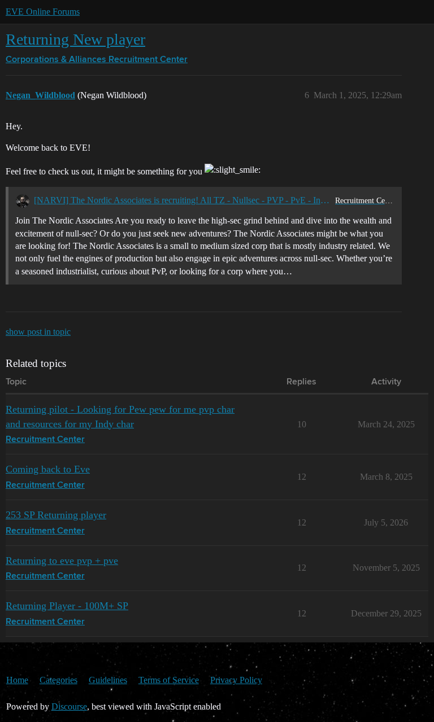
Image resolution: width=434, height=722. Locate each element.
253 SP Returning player (56, 514)
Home (17, 680)
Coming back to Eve (48, 469)
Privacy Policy (236, 680)
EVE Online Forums (43, 11)
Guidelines (108, 680)
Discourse (69, 706)
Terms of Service (168, 680)
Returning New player (75, 39)
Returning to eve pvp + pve (62, 560)
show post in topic (38, 331)
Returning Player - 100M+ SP (67, 605)
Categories (58, 680)
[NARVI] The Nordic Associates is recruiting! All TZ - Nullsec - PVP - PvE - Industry (182, 200)
